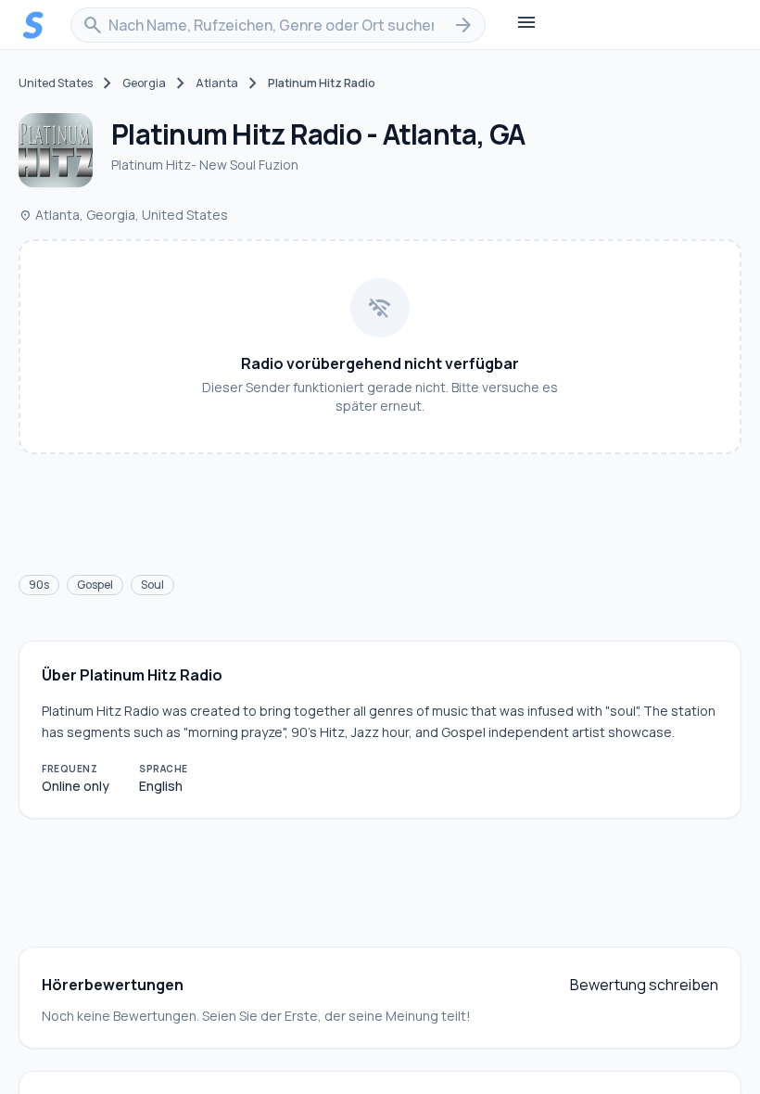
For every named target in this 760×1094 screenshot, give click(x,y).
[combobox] (278, 25)
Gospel (95, 584)
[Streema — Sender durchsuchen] (33, 25)
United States (56, 83)
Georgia (144, 83)
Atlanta (217, 83)
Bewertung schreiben (644, 984)
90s (39, 584)
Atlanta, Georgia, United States (123, 214)
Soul (152, 584)
